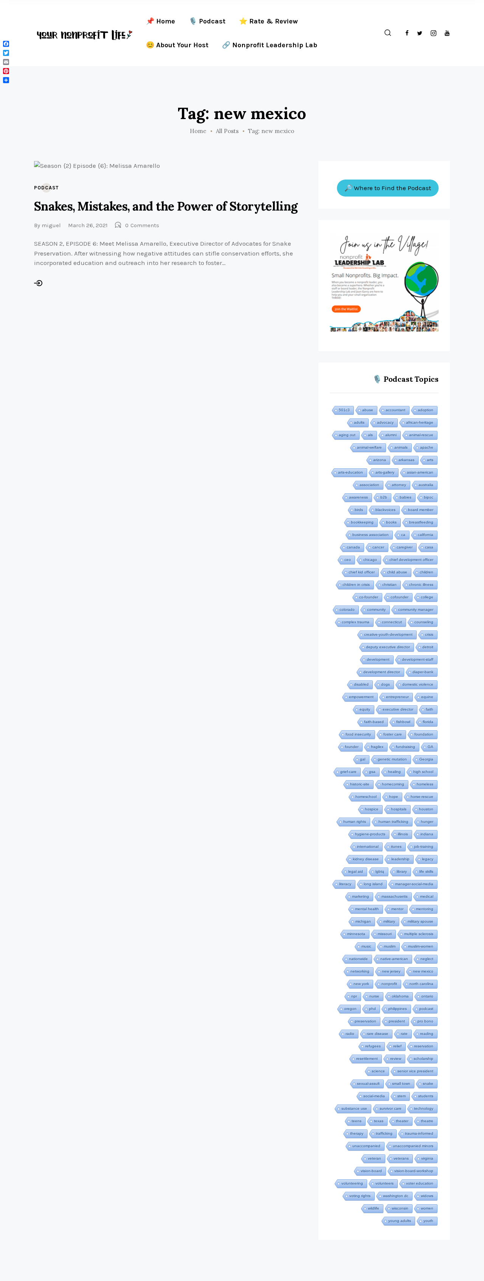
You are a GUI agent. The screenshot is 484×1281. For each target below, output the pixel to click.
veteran (374, 1158)
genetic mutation (392, 759)
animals (401, 447)
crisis (429, 634)
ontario (427, 996)
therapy (356, 1133)
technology (423, 1108)
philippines (397, 1009)
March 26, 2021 (88, 225)
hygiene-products (370, 834)
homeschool (366, 797)
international (368, 846)
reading (426, 1034)
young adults (399, 1221)
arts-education (350, 472)
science (378, 1071)
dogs (385, 684)
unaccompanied (366, 1146)
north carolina (421, 984)
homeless (425, 784)
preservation (365, 1021)
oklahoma (400, 996)
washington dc (395, 1196)
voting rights (360, 1196)
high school (423, 772)
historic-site (359, 784)
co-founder (368, 597)
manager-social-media (414, 884)
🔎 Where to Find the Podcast (387, 188)
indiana (426, 834)
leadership (400, 859)
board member (420, 510)
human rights (354, 821)
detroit (427, 647)
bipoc (428, 497)
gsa (372, 772)
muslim (390, 946)
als (370, 435)
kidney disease (366, 859)
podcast (426, 1009)
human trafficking (393, 821)
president (397, 1021)
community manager (415, 609)
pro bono (425, 1021)
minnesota (356, 934)
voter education (419, 1183)
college (427, 597)
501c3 (344, 410)
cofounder (399, 597)
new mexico (423, 971)
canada (353, 547)
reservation (423, 1046)
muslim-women (420, 946)
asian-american (420, 472)
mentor (397, 909)
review (395, 1058)
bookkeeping (362, 522)
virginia (427, 1158)
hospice (372, 809)
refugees (373, 1046)
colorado (347, 609)
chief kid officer (362, 572)
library (402, 871)
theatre (427, 1121)
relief (397, 1046)
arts (430, 460)
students (425, 1096)
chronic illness (421, 584)
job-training (423, 846)
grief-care (348, 772)
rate (404, 1034)
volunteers (384, 1183)
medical (426, 896)
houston (426, 809)
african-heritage (419, 422)
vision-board (371, 1171)
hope (393, 797)
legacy (427, 859)
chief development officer (411, 560)
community (376, 609)
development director (381, 672)
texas (378, 1121)
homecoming (393, 784)
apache (426, 447)
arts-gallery (384, 472)
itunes (396, 846)
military (389, 921)
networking (360, 971)
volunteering (352, 1183)
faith (429, 709)
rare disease (377, 1034)
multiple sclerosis (418, 934)
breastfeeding (421, 522)
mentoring (424, 909)
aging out (347, 435)
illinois (403, 834)
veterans (401, 1158)
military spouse (420, 921)
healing (394, 772)
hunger (427, 821)
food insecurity (358, 734)
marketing (360, 896)
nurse (374, 996)
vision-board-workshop (413, 1171)
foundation (423, 734)
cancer (378, 547)
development (378, 659)
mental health (367, 909)
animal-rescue (421, 435)
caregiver (405, 547)
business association (370, 535)
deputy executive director (388, 647)
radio (350, 1034)
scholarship (423, 1058)
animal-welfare (369, 447)
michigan (363, 921)
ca (403, 535)
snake (428, 1083)
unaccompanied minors (413, 1146)
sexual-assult (368, 1083)
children (426, 572)
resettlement (367, 1058)
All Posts (227, 131)
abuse (367, 410)
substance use (354, 1108)
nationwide (358, 959)
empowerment (361, 697)
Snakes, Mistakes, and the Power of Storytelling (165, 206)
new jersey (391, 971)
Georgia (426, 759)
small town (401, 1083)
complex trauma (355, 622)
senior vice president (415, 1071)
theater (402, 1121)
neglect (426, 959)
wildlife (373, 1208)
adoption (425, 410)
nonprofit (389, 984)
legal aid (355, 871)
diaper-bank (423, 672)
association (369, 485)
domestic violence (417, 684)
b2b (383, 497)
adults (359, 422)
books (391, 522)
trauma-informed (419, 1133)
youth (428, 1221)
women (427, 1208)
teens (356, 1121)
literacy (345, 884)
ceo (347, 560)
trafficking (384, 1133)
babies (405, 497)
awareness (358, 497)
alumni (391, 435)
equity (365, 709)
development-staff (417, 659)
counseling (423, 622)
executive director (398, 709)
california (425, 535)
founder (351, 747)
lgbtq (379, 871)
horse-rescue (422, 797)
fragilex (377, 747)
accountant (395, 410)
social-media (374, 1096)
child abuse (397, 572)
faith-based (374, 722)
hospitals (398, 809)
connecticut (392, 622)
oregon (350, 1009)
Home (198, 131)
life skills (426, 871)
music (366, 946)
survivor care (391, 1108)
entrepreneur (397, 697)
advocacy (385, 422)
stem (401, 1096)
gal (362, 759)
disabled (361, 684)
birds (359, 510)
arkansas (406, 460)
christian (389, 584)
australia (426, 485)
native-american (394, 959)
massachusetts (395, 896)
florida (428, 722)
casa (429, 547)
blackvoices (385, 510)
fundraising (405, 747)
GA (430, 747)
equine (427, 697)
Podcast (46, 188)
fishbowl (403, 722)
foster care (392, 734)
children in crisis (356, 584)
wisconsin (400, 1208)
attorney (399, 485)
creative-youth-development (388, 634)
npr (354, 996)
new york (361, 984)
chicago (370, 560)
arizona (379, 460)
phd (372, 1009)
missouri (385, 934)
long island (373, 884)
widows (427, 1196)
